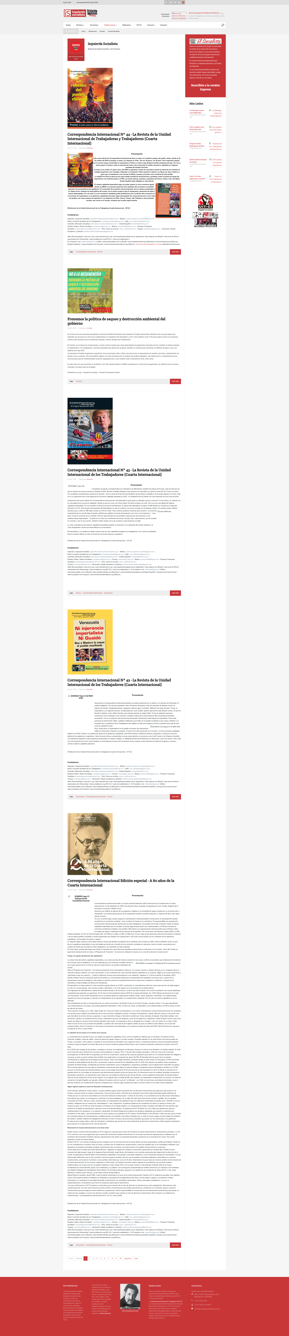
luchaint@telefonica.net (139, 224)
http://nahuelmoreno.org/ (130, 1311)
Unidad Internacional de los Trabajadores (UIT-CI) (166, 1301)
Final (136, 1258)
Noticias (79, 25)
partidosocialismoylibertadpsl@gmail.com (98, 231)
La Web (89, 328)
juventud (79, 381)
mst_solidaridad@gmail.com (139, 221)
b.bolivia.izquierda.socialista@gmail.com (140, 219)
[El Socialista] (206, 41)
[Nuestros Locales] (205, 222)
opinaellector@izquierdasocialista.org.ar (104, 219)
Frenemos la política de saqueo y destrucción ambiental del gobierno (116, 321)
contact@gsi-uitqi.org (125, 559)
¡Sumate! (163, 25)
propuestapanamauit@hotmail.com (87, 229)
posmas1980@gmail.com (127, 226)
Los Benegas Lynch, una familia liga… (197, 111)
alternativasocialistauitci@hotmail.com (104, 224)
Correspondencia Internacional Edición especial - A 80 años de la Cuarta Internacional (121, 882)
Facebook (166, 2)
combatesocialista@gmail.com (113, 221)
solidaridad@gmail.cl (88, 241)
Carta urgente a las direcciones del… (197, 128)
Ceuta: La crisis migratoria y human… (198, 177)
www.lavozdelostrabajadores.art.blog (149, 244)
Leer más (175, 252)
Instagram (171, 2)
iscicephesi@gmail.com (152, 229)
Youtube (179, 2)
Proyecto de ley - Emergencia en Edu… (197, 144)
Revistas (102, 31)
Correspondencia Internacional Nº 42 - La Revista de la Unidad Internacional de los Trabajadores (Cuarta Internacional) (119, 682)
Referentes (126, 25)
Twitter (175, 2)
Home (68, 25)
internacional (108, 593)
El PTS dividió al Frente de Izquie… (198, 160)
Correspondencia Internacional (86, 252)
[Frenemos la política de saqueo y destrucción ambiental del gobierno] (90, 290)
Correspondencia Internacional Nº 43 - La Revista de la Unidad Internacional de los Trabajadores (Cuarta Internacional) (119, 472)
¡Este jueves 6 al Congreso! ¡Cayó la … (202, 13)
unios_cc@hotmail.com (127, 229)
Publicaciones (110, 25)
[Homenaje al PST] (205, 215)
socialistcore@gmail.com (101, 226)
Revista (100, 252)
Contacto (150, 25)
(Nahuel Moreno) (105, 1313)
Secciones (94, 25)
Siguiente (127, 1258)
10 (121, 1258)
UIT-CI (183, 2)
